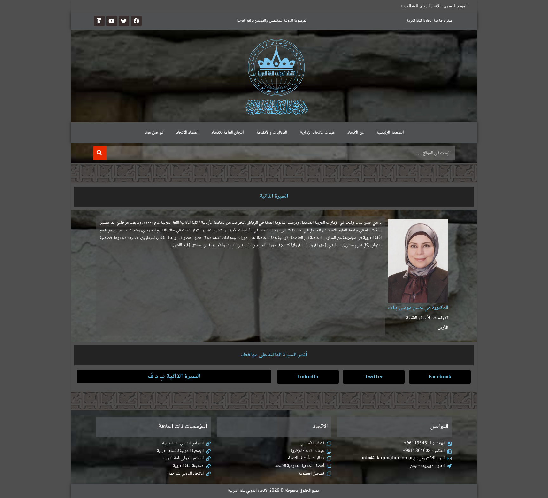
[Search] (100, 153)
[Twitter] (124, 21)
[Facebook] (136, 21)
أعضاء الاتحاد (187, 132)
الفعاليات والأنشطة (272, 132)
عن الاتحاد (355, 132)
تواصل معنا (153, 132)
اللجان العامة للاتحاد (227, 132)
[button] (440, 377)
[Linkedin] (99, 21)
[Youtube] (111, 21)
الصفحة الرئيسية (390, 132)
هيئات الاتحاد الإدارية (317, 132)
